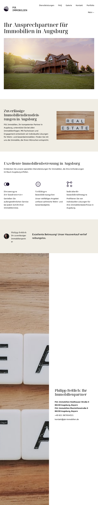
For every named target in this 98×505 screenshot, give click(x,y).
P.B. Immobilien (19, 9)
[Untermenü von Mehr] (93, 12)
